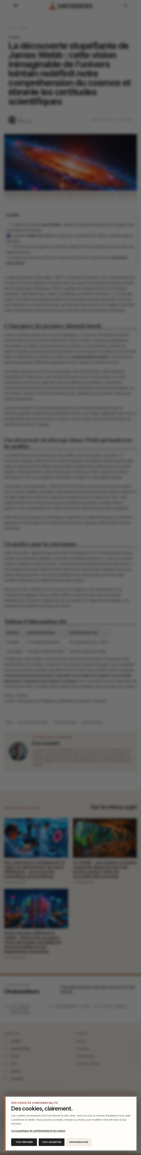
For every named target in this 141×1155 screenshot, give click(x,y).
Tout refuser (24, 1142)
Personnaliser (78, 1142)
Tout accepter (51, 1142)
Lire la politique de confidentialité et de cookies (38, 1130)
